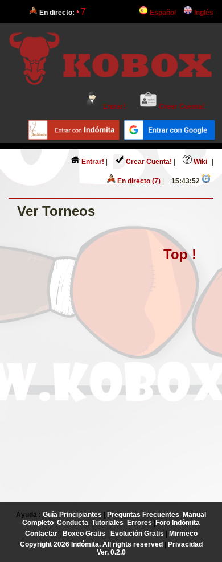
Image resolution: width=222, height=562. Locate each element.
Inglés (202, 13)
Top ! (179, 254)
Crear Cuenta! (181, 106)
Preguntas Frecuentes (143, 515)
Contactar (41, 534)
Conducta (72, 523)
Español (162, 13)
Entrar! (113, 106)
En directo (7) (138, 181)
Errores (139, 523)
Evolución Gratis (137, 534)
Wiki (199, 162)
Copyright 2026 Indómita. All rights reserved (91, 544)
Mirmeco (183, 534)
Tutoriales (108, 523)
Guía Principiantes (72, 515)
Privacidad (185, 544)
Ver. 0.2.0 (111, 552)
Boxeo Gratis (84, 534)
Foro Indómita (177, 523)
